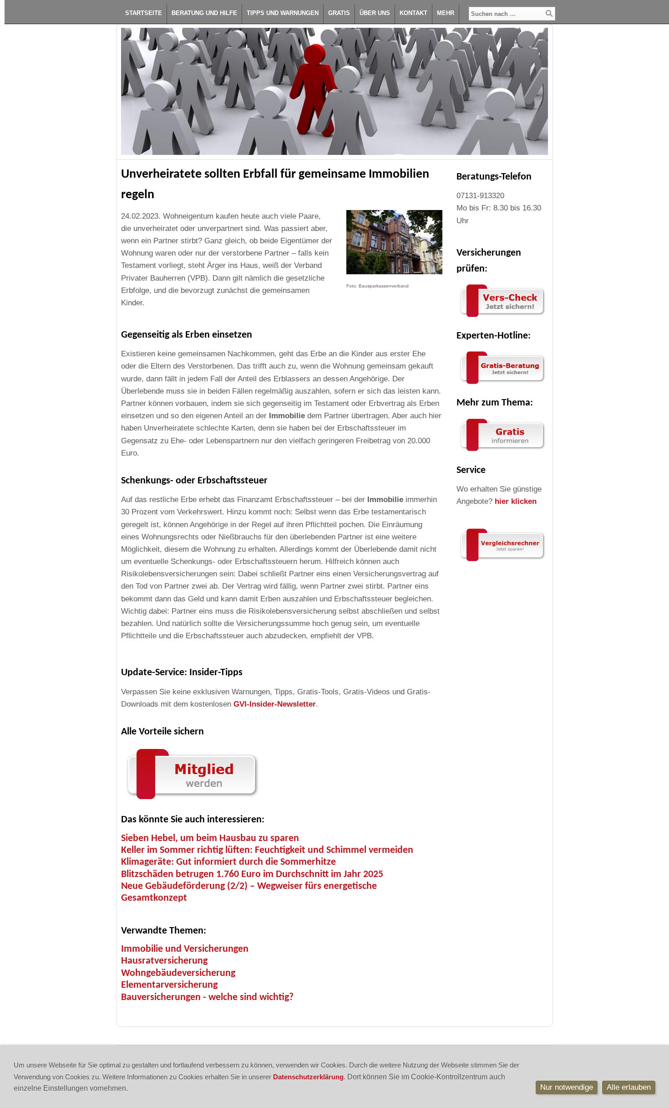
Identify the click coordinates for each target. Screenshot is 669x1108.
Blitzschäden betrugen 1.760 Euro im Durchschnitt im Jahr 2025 (252, 874)
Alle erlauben (629, 1087)
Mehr (445, 13)
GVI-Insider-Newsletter (274, 704)
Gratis (339, 13)
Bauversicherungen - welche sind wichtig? (207, 997)
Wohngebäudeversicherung (178, 973)
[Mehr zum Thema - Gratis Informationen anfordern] (501, 451)
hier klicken (516, 501)
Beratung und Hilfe (204, 13)
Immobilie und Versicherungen (184, 949)
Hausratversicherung (164, 961)
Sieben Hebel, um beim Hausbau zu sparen (210, 838)
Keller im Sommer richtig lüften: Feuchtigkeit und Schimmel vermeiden (267, 850)
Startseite (143, 13)
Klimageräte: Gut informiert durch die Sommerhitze (228, 862)
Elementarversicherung (169, 985)
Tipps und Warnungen (283, 13)
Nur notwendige (566, 1087)
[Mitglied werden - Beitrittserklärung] (191, 801)
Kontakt (413, 13)
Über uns (375, 13)
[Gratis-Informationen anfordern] (501, 561)
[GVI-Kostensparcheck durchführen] (501, 317)
